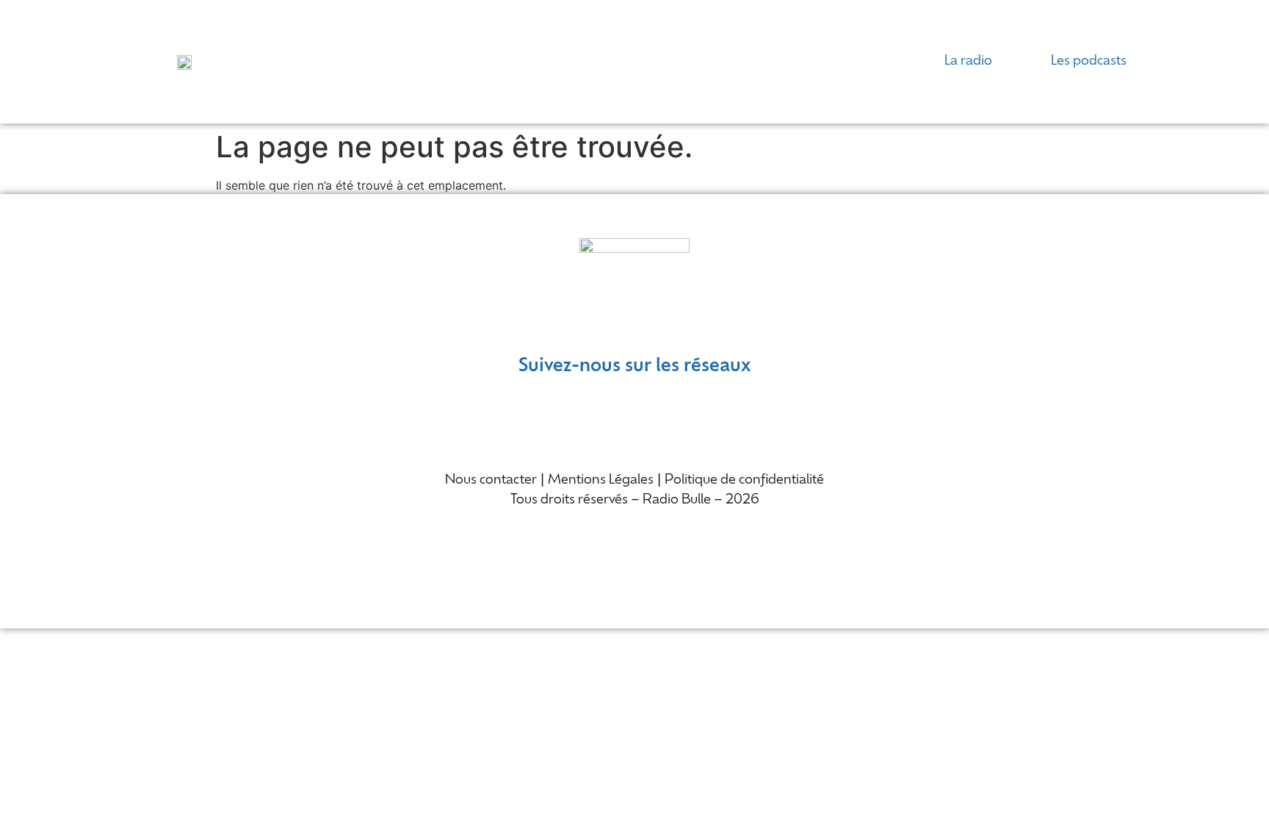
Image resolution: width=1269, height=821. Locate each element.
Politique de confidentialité (744, 480)
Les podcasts (1089, 61)
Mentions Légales (601, 480)
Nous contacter (491, 480)
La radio (968, 61)
